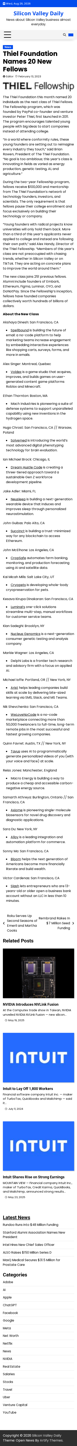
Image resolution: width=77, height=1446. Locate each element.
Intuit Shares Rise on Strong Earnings (33, 1177)
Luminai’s (18, 607)
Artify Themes (51, 1440)
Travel (7, 1389)
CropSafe (18, 558)
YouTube (9, 1412)
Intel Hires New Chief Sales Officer (28, 1245)
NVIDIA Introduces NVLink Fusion (31, 1004)
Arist (14, 687)
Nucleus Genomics (25, 633)
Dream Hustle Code (26, 467)
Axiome (17, 810)
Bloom (16, 859)
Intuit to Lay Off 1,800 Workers (28, 1088)
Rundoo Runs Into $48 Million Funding (30, 1225)
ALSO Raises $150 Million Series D (27, 1252)
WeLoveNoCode (23, 714)
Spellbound (20, 330)
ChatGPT (10, 1305)
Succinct (18, 531)
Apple (7, 1297)
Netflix (7, 1343)
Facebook (10, 1313)
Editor (10, 76)
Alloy (14, 837)
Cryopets (18, 585)
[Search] (64, 35)
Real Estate (11, 1366)
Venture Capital (15, 1405)
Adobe (8, 1282)
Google (8, 1320)
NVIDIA (7, 1359)
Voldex (16, 372)
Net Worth (11, 1336)
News (8, 47)
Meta (7, 1328)
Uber (6, 1397)
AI (4, 1290)
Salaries (9, 1374)
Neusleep (18, 499)
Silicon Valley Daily (38, 13)
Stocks (8, 1382)
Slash (15, 886)
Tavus (15, 751)
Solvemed (19, 440)
